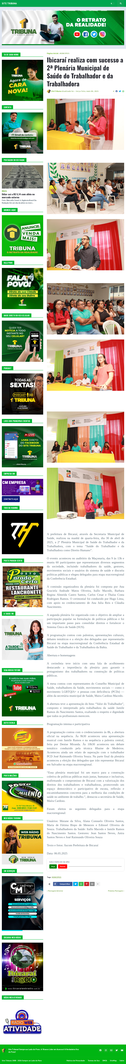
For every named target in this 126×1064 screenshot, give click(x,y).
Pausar (62, 866)
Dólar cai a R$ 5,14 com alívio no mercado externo (18, 196)
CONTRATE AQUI (11, 499)
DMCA (104, 1060)
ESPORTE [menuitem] (29, 10)
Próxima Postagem (115, 891)
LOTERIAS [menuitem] (93, 10)
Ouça (53, 866)
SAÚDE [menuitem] (104, 10)
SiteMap (113, 1060)
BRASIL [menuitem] (39, 10)
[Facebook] (117, 91)
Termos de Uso (94, 1060)
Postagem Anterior (55, 891)
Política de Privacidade (76, 1060)
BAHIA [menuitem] (19, 10)
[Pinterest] (86, 884)
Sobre (122, 1060)
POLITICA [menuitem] (59, 10)
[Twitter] (120, 91)
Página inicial (52, 53)
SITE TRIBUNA (9, 3)
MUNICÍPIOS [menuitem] (8, 10)
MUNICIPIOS (64, 53)
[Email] (92, 884)
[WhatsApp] (123, 91)
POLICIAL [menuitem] (82, 10)
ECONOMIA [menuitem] (70, 10)
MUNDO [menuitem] (48, 10)
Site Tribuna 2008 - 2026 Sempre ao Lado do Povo (22, 1060)
